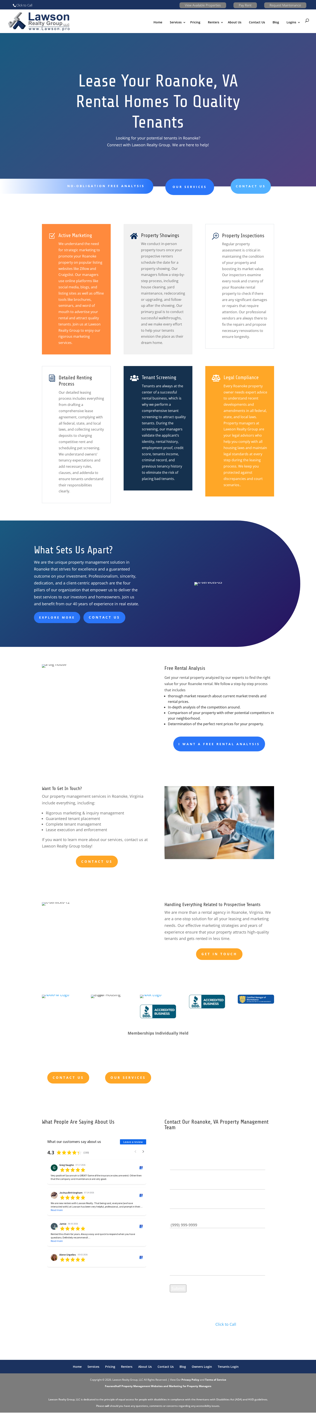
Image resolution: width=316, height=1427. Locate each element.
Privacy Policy (190, 1380)
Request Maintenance (285, 5)
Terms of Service (215, 1380)
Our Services (190, 187)
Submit (178, 1288)
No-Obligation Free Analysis (106, 186)
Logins (291, 22)
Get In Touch (219, 954)
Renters (213, 22)
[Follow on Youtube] (217, 1337)
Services (93, 1367)
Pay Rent (245, 5)
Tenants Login (228, 1367)
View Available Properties (203, 5)
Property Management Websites (142, 1386)
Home (157, 22)
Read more (57, 1210)
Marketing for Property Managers (190, 1386)
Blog (276, 22)
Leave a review (133, 1142)
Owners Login (202, 1367)
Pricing (195, 22)
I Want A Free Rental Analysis (219, 744)
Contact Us (257, 22)
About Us (234, 22)
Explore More (57, 617)
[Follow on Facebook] (208, 1337)
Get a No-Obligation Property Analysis (203, 1074)
